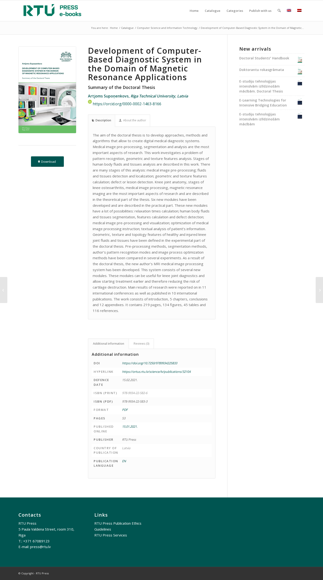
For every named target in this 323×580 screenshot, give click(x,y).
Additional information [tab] (108, 344)
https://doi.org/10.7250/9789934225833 (149, 363)
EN (124, 461)
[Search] (279, 10)
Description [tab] (103, 120)
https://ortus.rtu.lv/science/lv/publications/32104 (156, 371)
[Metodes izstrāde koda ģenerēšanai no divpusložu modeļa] (319, 290)
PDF (125, 410)
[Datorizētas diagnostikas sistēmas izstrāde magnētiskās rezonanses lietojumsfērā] (3, 290)
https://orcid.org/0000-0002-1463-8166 (127, 104)
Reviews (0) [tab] (141, 344)
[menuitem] (194, 10)
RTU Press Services (110, 535)
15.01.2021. (129, 426)
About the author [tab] (134, 120)
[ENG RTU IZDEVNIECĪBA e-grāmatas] (52, 10)
